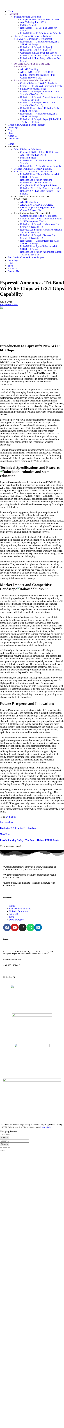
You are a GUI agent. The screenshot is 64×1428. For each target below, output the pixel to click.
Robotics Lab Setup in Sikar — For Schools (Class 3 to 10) (37, 104)
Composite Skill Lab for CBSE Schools (40, 19)
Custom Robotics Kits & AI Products (38, 83)
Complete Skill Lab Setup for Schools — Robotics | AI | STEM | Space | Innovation (40, 54)
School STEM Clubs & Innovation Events (41, 86)
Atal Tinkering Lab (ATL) (33, 22)
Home (11, 11)
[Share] (3, 1147)
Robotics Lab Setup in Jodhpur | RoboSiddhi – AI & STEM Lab (36, 48)
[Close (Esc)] (1, 1147)
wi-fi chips (11, 817)
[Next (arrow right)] (3, 1150)
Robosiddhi (13, 14)
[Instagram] (22, 927)
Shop (10, 133)
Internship (13, 127)
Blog (10, 130)
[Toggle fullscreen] (6, 1147)
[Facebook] (7, 927)
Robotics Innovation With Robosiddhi (32, 80)
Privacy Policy (46, 1127)
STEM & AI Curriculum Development (33, 39)
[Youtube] (15, 927)
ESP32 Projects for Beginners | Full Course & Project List (37, 76)
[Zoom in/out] (8, 1147)
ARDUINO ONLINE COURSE (36, 72)
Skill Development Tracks (33, 88)
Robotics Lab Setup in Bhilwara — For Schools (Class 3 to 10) (39, 93)
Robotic (14, 304)
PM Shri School (28, 25)
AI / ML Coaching (29, 69)
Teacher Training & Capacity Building (33, 36)
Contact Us (13, 138)
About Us (12, 135)
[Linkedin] (38, 927)
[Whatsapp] (30, 927)
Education (5, 304)
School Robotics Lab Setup (27, 16)
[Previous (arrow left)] (1, 1150)
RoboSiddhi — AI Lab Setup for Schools (40, 33)
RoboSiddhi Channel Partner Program (26, 124)
